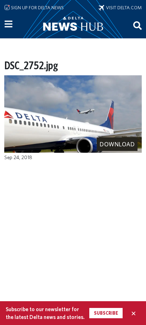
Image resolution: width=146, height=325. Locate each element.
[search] (137, 25)
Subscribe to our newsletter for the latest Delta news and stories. (45, 313)
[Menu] (8, 24)
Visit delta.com (123, 7)
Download (117, 144)
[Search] (137, 25)
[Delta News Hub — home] (73, 33)
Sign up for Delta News (37, 7)
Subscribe (106, 313)
